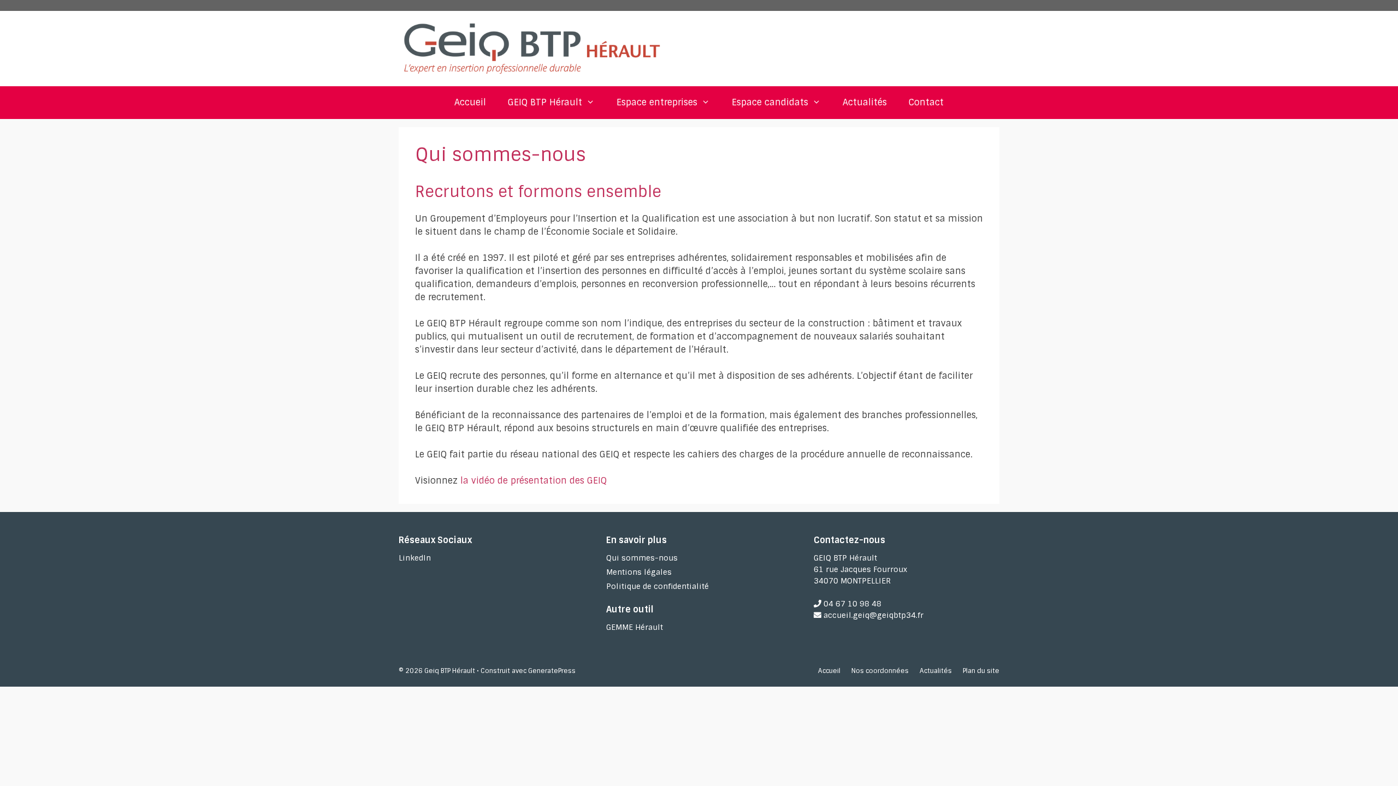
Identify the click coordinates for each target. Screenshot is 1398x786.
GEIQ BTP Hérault (545, 102)
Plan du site (981, 670)
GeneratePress (552, 670)
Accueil (470, 102)
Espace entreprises (657, 102)
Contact (926, 102)
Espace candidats (770, 102)
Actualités (865, 102)
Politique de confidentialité (657, 586)
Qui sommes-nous (642, 558)
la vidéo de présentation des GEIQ (533, 480)
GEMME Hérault (634, 627)
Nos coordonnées (880, 670)
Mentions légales (639, 572)
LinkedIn (415, 558)
